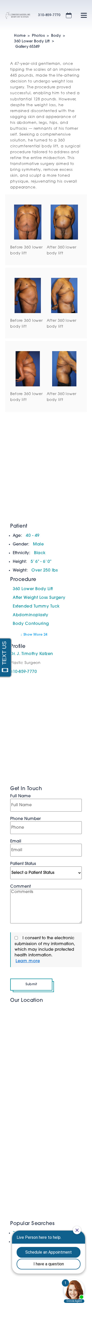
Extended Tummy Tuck (36, 606)
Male (38, 544)
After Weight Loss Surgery (39, 598)
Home (20, 36)
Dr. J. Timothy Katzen (31, 654)
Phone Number (25, 819)
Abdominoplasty (30, 615)
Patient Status (23, 864)
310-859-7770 (49, 15)
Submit (31, 984)
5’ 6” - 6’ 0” (41, 562)
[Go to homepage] (15, 15)
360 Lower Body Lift (32, 41)
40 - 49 (33, 536)
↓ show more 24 (34, 634)
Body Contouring (31, 624)
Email (15, 841)
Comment (20, 887)
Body (56, 36)
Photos (38, 36)
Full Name (20, 796)
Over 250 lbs (44, 570)
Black (40, 553)
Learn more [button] (28, 961)
